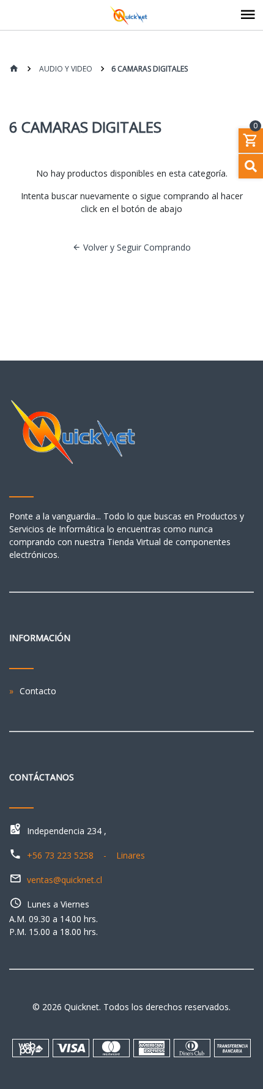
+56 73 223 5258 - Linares (86, 855)
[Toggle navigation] (247, 15)
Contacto (38, 691)
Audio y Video (64, 69)
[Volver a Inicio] (14, 69)
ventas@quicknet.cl (64, 880)
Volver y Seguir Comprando (136, 247)
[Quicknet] (131, 15)
